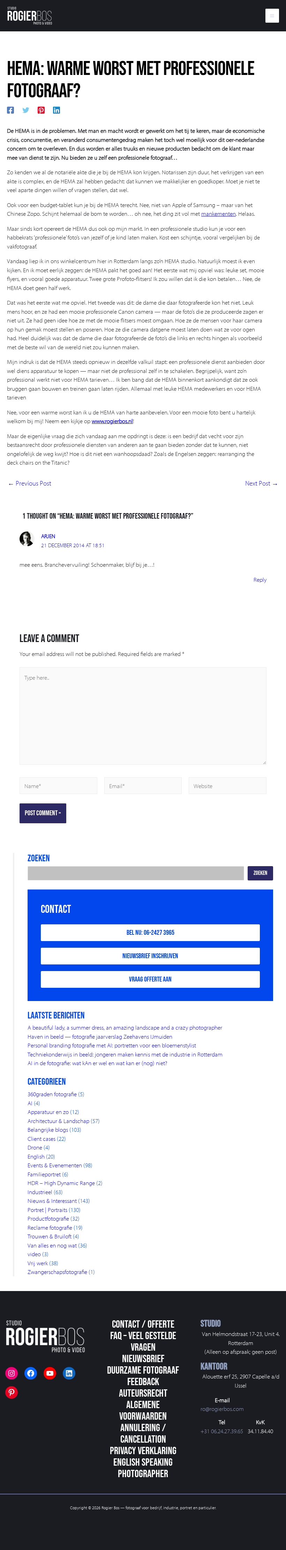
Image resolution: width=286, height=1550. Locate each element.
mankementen (218, 213)
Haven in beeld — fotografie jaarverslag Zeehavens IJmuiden (100, 1036)
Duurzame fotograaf (143, 1370)
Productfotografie (48, 1218)
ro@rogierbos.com (222, 1408)
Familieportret (44, 1174)
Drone (35, 1147)
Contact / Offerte (143, 1324)
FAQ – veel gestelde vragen (143, 1342)
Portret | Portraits (47, 1209)
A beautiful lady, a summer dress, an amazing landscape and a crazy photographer (125, 1027)
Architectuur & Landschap (58, 1120)
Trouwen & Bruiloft (50, 1236)
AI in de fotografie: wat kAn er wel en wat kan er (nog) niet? (97, 1063)
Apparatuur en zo (48, 1111)
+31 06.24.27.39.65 (222, 1431)
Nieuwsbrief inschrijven (150, 956)
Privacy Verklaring (143, 1451)
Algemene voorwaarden (143, 1411)
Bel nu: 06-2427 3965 (150, 933)
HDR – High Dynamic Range (61, 1182)
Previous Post (29, 483)
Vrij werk (38, 1263)
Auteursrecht (143, 1393)
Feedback (143, 1382)
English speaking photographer (143, 1468)
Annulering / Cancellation (143, 1434)
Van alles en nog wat (52, 1245)
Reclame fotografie (50, 1227)
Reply (260, 579)
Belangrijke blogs (48, 1129)
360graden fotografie (52, 1094)
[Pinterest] (41, 109)
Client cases (41, 1138)
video (34, 1254)
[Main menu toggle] (272, 16)
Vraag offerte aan (150, 979)
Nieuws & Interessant (52, 1200)
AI (30, 1103)
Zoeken (260, 873)
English (36, 1156)
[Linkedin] (56, 109)
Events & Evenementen (55, 1165)
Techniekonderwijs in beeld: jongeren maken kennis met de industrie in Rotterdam (125, 1054)
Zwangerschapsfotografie (57, 1271)
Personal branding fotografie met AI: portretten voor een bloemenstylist (112, 1045)
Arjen (48, 536)
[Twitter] (25, 109)
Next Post (261, 483)
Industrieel (40, 1192)
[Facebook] (10, 109)
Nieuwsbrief (143, 1359)
